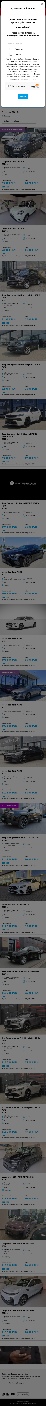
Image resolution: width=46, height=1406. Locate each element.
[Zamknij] (42, 4)
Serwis (18, 54)
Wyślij (23, 97)
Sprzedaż (19, 49)
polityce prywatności (28, 79)
